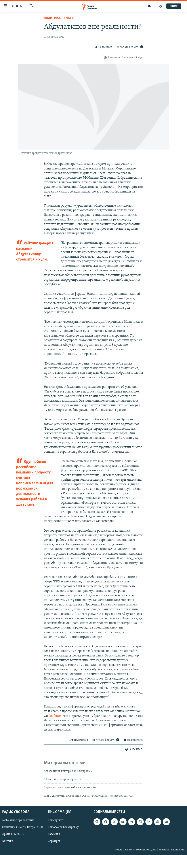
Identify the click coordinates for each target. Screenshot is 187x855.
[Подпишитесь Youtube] (122, 821)
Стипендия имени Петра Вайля (22, 827)
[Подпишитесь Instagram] (140, 821)
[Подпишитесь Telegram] (131, 821)
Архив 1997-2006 (13, 834)
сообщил (55, 716)
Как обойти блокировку (63, 827)
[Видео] (149, 6)
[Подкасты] (157, 821)
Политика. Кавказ (58, 18)
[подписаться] (166, 821)
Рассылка (54, 834)
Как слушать (56, 820)
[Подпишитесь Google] (97, 821)
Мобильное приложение (18, 820)
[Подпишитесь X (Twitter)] (114, 821)
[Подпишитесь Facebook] (105, 821)
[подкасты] (160, 6)
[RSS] (148, 821)
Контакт (7, 841)
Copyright (54, 841)
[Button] (103, 47)
